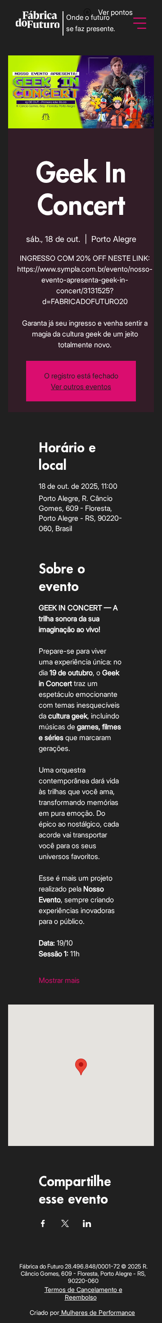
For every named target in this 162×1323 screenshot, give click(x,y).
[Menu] (140, 23)
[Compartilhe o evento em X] (65, 1223)
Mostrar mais (59, 980)
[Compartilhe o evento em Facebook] (43, 1223)
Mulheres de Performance (97, 1312)
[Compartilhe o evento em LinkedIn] (87, 1223)
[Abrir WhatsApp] (139, 1300)
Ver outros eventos (81, 386)
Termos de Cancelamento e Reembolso (83, 1293)
